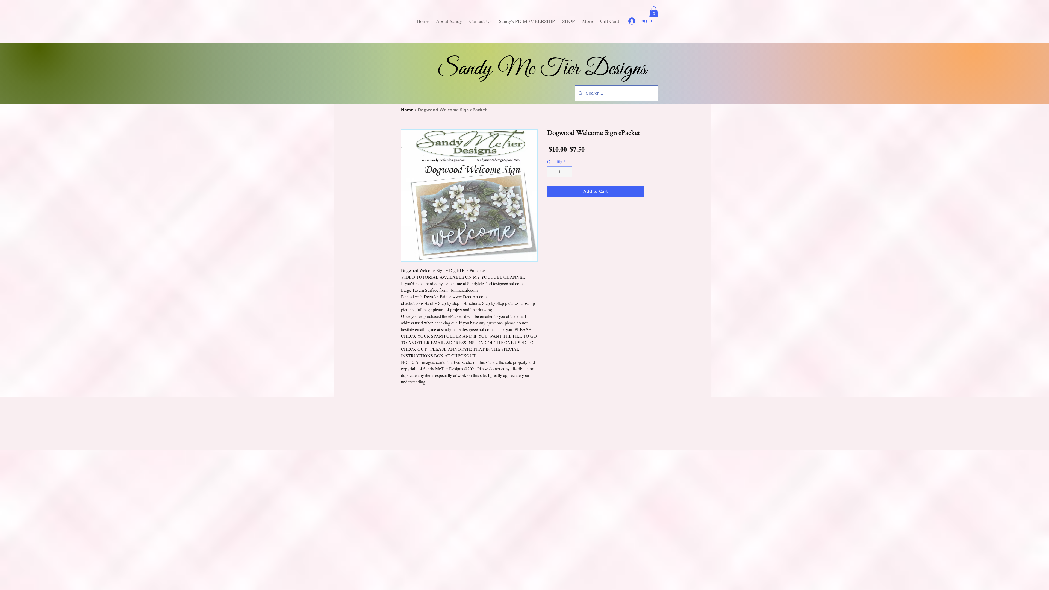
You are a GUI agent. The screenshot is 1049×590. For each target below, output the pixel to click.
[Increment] (567, 172)
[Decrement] (552, 172)
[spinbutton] (560, 172)
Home (407, 109)
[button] (653, 11)
